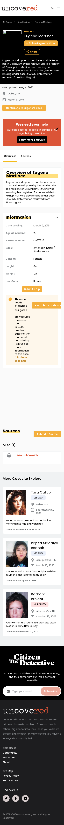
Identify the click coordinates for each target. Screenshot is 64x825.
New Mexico (24, 22)
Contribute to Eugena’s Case (24, 108)
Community (10, 752)
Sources (26, 156)
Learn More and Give (32, 139)
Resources (9, 757)
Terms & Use (10, 780)
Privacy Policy (11, 775)
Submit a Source (47, 434)
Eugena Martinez (43, 22)
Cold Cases (9, 748)
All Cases (7, 22)
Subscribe (50, 691)
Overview (10, 156)
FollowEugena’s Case (42, 43)
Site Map (8, 771)
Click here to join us (21, 359)
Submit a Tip (32, 289)
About (6, 762)
